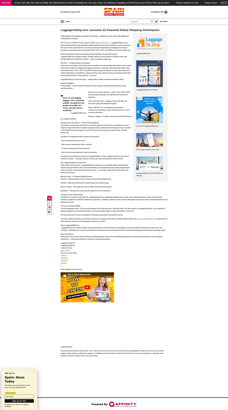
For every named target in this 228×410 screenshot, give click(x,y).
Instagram (64, 258)
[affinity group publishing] (49, 207)
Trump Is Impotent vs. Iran (187, 3)
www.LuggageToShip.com (145, 219)
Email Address (10, 393)
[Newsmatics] (49, 211)
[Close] (35, 371)
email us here (65, 250)
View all (223, 3)
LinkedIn (64, 255)
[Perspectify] (49, 203)
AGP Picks (6, 3)
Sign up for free (19, 401)
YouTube (64, 263)
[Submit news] (49, 198)
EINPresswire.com (102, 43)
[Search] (152, 21)
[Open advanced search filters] (156, 21)
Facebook (64, 260)
